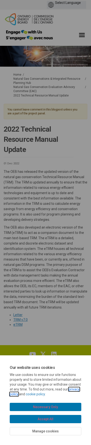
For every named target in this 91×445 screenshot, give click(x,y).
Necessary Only (45, 407)
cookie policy (35, 394)
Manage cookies (45, 431)
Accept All (45, 419)
